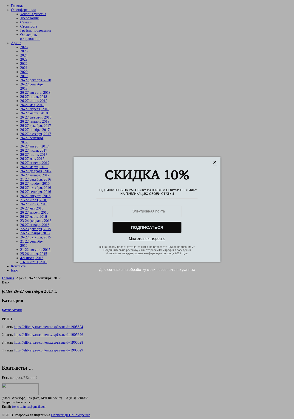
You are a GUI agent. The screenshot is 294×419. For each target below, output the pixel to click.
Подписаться (147, 227)
